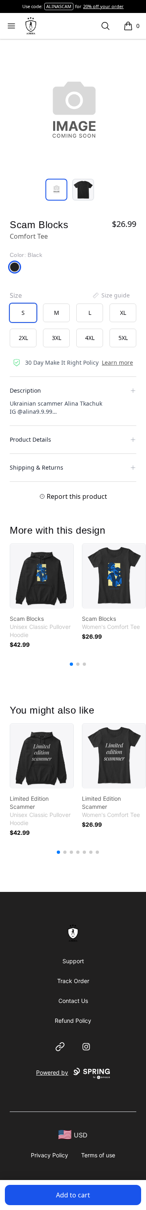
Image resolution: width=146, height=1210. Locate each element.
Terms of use (98, 1155)
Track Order (73, 980)
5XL (123, 338)
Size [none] (16, 295)
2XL (23, 338)
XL (123, 312)
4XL (89, 338)
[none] (111, 295)
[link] (41, 576)
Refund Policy (73, 1020)
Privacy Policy (49, 1155)
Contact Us (73, 1000)
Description (25, 390)
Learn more (117, 362)
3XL (56, 338)
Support (73, 961)
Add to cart (73, 1195)
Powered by (52, 1072)
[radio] (23, 313)
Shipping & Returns (36, 467)
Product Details (30, 439)
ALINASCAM (58, 6)
